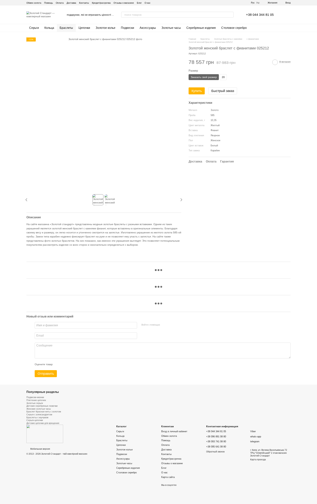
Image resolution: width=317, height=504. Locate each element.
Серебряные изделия (201, 27)
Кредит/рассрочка (101, 3)
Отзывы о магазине (124, 3)
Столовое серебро (234, 27)
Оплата (60, 3)
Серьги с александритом (39, 414)
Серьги (34, 27)
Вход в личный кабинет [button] (174, 431)
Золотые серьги (34, 403)
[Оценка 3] (70, 364)
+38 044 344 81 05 (260, 14)
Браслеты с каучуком (37, 417)
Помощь (48, 3)
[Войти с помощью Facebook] (164, 325)
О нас (147, 3)
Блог (139, 3)
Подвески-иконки (35, 397)
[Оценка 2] (65, 364)
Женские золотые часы (38, 409)
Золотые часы (171, 27)
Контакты (84, 3)
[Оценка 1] (59, 364)
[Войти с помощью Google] (170, 325)
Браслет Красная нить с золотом (43, 411)
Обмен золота (33, 3)
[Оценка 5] (82, 364)
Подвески (127, 27)
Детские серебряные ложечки (42, 406)
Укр (258, 3)
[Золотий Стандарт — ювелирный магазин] (44, 434)
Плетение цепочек (36, 400)
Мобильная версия (40, 449)
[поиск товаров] (231, 15)
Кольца (49, 27)
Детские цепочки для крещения (42, 423)
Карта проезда (258, 459)
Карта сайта (168, 477)
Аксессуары (148, 27)
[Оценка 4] (76, 364)
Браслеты (66, 27)
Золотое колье (105, 27)
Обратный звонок (215, 451)
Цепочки (84, 27)
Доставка (71, 3)
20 (223, 77)
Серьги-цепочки (34, 420)
